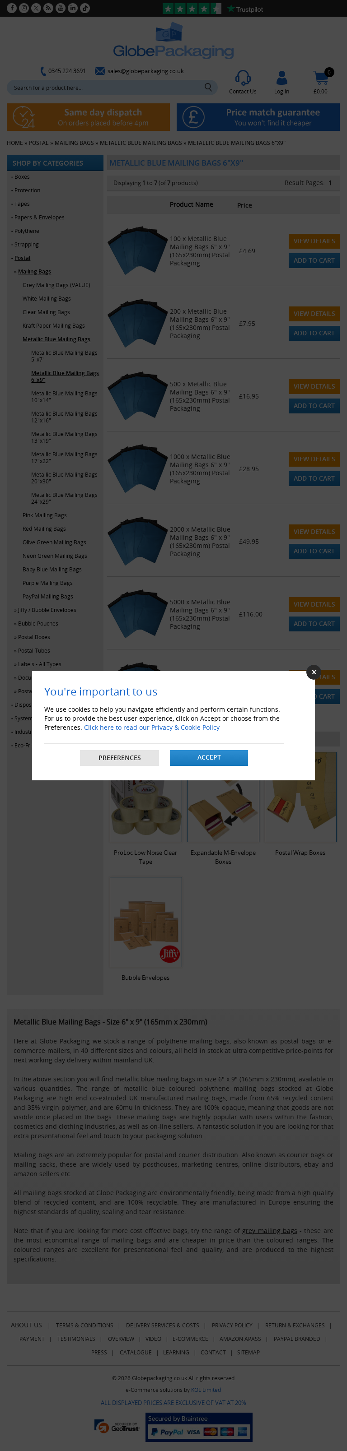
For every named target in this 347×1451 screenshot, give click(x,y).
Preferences (119, 757)
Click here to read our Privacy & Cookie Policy (152, 727)
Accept (209, 757)
